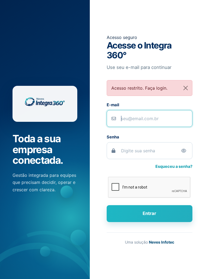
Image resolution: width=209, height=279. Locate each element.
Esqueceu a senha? (173, 166)
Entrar (149, 213)
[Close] (185, 88)
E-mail (113, 104)
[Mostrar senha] (184, 151)
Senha (113, 137)
